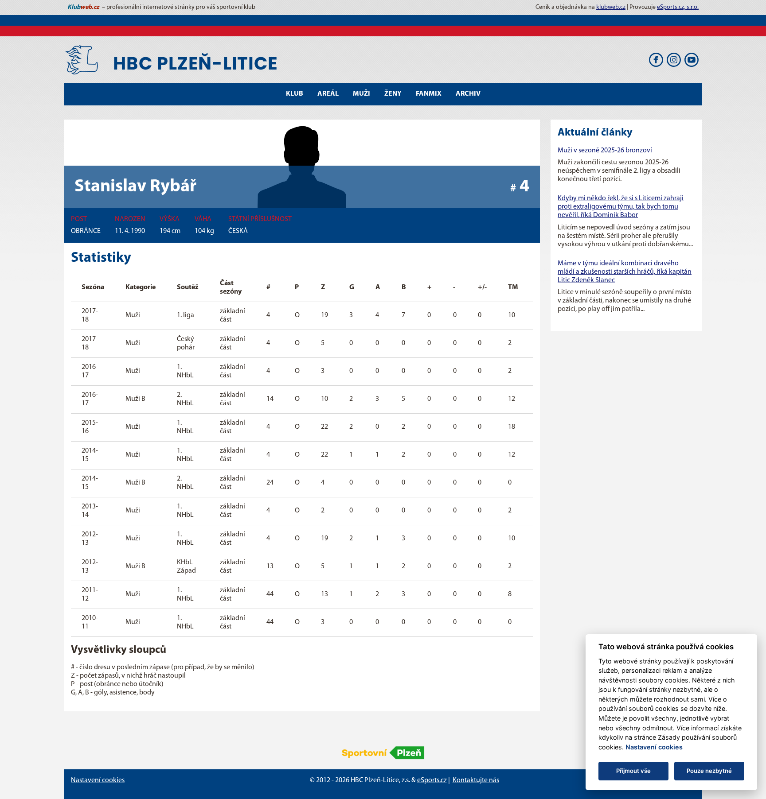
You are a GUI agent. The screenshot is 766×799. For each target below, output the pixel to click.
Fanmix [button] (429, 93)
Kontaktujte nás (476, 780)
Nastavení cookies (98, 780)
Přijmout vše (633, 770)
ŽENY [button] (393, 93)
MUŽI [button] (361, 93)
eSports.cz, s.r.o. (678, 7)
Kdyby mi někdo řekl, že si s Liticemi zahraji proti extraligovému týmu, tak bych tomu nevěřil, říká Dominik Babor (621, 207)
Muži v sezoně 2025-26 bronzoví (605, 150)
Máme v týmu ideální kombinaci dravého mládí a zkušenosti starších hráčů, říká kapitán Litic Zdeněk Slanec (625, 272)
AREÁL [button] (328, 93)
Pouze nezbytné (709, 770)
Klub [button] (294, 93)
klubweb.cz (610, 7)
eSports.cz (432, 780)
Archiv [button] (468, 93)
